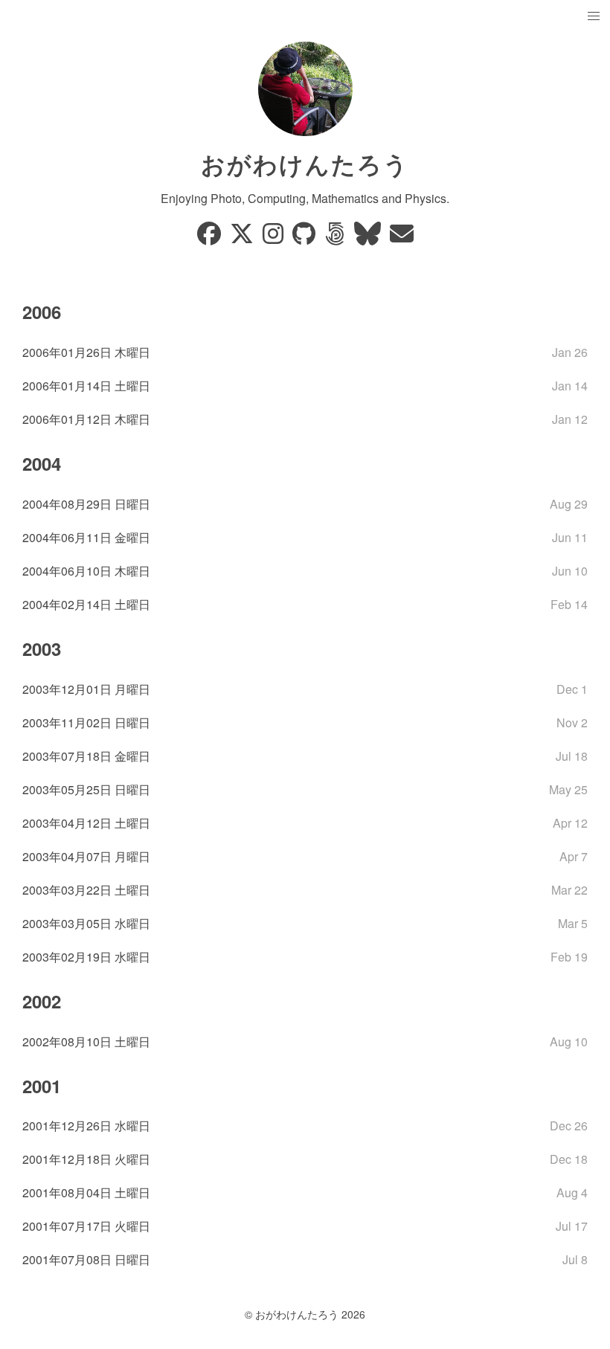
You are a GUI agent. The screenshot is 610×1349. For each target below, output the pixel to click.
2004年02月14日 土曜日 (86, 604)
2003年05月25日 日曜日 (86, 789)
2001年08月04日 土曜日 (86, 1192)
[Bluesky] (369, 237)
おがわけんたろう (305, 164)
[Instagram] (274, 237)
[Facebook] (210, 237)
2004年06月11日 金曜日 (86, 537)
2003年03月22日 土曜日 (86, 889)
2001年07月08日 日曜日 (86, 1259)
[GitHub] (305, 237)
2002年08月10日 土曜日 (86, 1041)
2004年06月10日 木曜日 (86, 570)
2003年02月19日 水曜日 (86, 956)
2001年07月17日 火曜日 (86, 1225)
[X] (243, 237)
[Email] (402, 237)
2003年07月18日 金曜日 (86, 755)
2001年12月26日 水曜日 (86, 1125)
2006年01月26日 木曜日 (86, 352)
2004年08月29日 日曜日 (86, 503)
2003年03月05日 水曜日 (86, 923)
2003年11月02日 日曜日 (86, 722)
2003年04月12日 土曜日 (86, 822)
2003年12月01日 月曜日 (86, 689)
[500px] (336, 237)
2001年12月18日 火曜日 (86, 1159)
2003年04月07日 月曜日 (86, 856)
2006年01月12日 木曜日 (86, 419)
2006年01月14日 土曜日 (86, 385)
